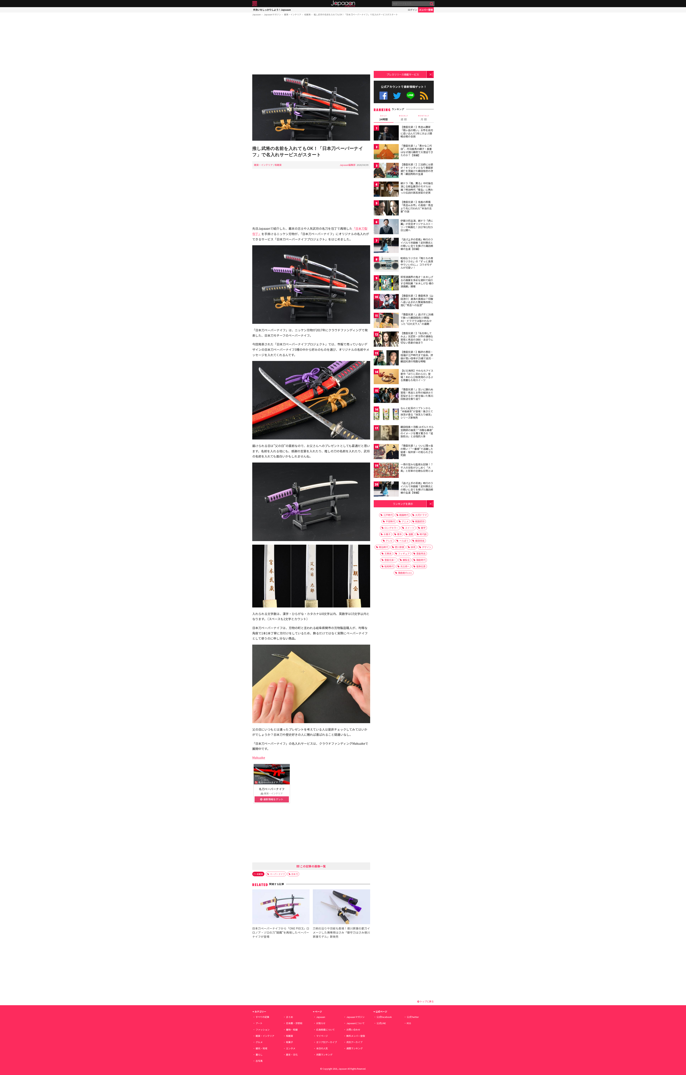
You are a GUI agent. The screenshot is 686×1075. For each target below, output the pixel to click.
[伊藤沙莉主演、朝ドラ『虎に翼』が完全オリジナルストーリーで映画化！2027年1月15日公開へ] (386, 227)
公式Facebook (383, 96)
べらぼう (404, 540)
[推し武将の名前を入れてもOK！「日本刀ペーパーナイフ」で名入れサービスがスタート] (311, 108)
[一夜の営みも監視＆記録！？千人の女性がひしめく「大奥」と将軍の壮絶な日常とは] (386, 471)
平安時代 (390, 521)
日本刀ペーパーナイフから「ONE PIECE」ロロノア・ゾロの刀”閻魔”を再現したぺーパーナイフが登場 (280, 932)
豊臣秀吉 (421, 553)
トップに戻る (426, 1001)
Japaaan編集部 (348, 165)
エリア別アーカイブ (326, 1042)
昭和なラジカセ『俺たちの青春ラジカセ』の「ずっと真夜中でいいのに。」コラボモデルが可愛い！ (417, 263)
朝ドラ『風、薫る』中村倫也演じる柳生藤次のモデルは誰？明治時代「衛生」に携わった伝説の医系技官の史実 (417, 188)
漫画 (410, 534)
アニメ (405, 521)
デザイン (426, 547)
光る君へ (405, 566)
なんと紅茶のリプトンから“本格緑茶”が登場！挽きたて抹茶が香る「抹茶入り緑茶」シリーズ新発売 (417, 413)
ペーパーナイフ (277, 873)
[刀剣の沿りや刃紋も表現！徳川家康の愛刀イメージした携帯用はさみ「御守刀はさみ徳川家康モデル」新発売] (341, 907)
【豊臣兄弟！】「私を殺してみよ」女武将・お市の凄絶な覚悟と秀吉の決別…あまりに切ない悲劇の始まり (417, 338)
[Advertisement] (311, 46)
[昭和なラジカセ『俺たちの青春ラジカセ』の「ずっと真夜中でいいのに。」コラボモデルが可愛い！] (386, 265)
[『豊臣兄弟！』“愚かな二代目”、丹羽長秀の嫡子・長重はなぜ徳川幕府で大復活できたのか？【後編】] (386, 152)
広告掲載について (325, 1029)
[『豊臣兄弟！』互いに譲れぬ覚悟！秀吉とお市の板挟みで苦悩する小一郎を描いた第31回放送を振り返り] (386, 396)
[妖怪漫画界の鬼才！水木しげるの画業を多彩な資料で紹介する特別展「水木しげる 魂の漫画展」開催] (386, 283)
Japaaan (343, 4)
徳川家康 (399, 547)
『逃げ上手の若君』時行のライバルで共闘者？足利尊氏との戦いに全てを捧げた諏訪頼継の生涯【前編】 (417, 244)
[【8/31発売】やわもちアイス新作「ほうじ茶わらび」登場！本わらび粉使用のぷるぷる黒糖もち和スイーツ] (386, 377)
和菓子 (289, 1042)
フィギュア (404, 553)
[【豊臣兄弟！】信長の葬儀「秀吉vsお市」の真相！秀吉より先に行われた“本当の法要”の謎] (386, 208)
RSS (424, 96)
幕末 (399, 534)
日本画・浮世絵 (294, 1023)
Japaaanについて (355, 1023)
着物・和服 (292, 1029)
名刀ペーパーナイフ (272, 789)
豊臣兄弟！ (390, 560)
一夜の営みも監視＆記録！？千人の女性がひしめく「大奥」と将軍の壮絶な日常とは (417, 467)
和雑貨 (307, 14)
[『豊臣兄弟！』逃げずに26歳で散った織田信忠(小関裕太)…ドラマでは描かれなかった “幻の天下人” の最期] (386, 321)
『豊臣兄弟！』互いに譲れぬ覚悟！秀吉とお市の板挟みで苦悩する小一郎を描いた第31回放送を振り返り (417, 394)
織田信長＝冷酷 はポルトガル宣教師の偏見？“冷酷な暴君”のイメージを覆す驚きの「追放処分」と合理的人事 (417, 431)
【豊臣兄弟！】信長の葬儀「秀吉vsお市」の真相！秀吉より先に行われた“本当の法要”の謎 (417, 206)
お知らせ (320, 1023)
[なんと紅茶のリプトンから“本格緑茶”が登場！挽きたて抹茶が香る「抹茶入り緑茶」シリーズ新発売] (386, 414)
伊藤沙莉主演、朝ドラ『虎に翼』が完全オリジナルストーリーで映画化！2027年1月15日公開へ (417, 225)
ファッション (263, 1029)
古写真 (259, 1061)
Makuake (258, 757)
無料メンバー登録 (355, 1036)
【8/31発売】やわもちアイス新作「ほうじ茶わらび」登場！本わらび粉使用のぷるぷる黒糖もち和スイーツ (417, 375)
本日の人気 (322, 1048)
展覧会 (406, 560)
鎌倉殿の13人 (405, 572)
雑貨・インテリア (292, 14)
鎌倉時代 (421, 560)
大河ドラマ (421, 515)
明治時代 (383, 547)
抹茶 (413, 547)
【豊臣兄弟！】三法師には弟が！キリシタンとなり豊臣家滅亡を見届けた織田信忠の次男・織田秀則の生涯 (417, 169)
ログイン (412, 9)
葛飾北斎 (421, 566)
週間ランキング (354, 1048)
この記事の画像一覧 (312, 866)
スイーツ (409, 527)
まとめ (289, 1017)
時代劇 (423, 534)
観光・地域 (261, 1048)
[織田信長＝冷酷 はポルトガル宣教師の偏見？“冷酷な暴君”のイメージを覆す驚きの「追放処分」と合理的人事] (386, 433)
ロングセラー (391, 527)
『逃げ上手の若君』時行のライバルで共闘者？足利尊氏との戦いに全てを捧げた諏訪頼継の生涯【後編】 (417, 487)
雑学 (423, 527)
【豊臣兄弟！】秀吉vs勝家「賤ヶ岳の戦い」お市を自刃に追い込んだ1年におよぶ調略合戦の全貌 (417, 131)
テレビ (389, 540)
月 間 (423, 118)
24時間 (383, 118)
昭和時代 (389, 566)
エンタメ (290, 1048)
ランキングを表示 (403, 504)
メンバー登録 (426, 9)
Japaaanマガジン (272, 14)
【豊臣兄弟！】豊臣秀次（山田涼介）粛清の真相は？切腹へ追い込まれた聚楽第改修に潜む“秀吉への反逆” (417, 300)
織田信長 (419, 540)
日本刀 (294, 873)
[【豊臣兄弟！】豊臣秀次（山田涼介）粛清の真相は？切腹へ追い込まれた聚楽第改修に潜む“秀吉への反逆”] (386, 302)
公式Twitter (397, 96)
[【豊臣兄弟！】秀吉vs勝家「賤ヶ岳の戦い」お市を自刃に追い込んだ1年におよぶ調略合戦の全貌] (386, 133)
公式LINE (410, 96)
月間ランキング (324, 1054)
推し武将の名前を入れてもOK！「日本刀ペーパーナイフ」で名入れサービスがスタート (356, 14)
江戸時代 (388, 515)
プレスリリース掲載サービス (403, 74)
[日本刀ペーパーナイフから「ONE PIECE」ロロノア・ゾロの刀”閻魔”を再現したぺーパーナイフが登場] (281, 907)
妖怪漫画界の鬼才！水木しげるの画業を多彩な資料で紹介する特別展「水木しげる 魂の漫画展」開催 (417, 281)
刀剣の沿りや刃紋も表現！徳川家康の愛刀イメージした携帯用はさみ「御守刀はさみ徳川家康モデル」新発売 (341, 932)
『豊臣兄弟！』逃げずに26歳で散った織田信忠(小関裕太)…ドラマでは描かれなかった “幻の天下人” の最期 (417, 319)
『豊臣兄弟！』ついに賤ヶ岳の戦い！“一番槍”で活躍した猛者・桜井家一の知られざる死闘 (417, 450)
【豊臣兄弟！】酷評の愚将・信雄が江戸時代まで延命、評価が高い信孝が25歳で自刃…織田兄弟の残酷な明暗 (417, 356)
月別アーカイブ (354, 1042)
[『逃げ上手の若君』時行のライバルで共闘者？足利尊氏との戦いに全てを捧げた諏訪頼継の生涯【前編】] (386, 246)
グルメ (259, 1042)
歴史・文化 (292, 1054)
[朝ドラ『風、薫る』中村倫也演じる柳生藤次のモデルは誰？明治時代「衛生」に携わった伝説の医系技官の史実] (386, 190)
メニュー (254, 3)
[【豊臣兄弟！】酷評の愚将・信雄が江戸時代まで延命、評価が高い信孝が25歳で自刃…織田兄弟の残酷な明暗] (386, 358)
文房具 (387, 553)
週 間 (403, 118)
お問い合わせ (353, 1029)
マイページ (322, 1036)
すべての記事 (262, 1017)
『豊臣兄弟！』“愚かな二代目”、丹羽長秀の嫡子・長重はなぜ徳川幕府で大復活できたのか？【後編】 (417, 150)
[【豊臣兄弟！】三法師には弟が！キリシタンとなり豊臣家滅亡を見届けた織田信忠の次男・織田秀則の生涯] (386, 171)
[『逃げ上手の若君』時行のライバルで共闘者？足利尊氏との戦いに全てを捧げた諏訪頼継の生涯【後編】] (386, 489)
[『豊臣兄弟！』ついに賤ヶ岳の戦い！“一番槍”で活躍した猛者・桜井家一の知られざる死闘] (386, 452)
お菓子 (387, 534)
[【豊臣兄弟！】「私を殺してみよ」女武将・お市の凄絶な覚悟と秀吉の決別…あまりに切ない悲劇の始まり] (386, 339)
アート (259, 1023)
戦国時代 (404, 515)
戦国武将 (419, 521)
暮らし (259, 1054)
